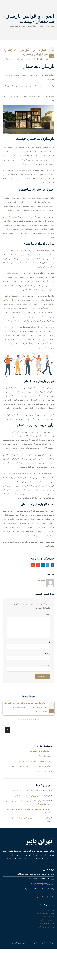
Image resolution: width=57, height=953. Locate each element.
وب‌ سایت (46, 665)
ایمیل (33, 565)
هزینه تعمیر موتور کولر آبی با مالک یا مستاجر (26, 829)
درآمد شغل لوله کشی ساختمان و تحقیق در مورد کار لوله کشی (29, 805)
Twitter (47, 565)
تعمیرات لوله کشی (27, 59)
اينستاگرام (42, 936)
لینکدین (37, 936)
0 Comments (11, 59)
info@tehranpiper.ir (38, 923)
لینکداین (43, 565)
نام (48, 642)
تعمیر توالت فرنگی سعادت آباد (40, 790)
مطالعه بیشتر (42, 750)
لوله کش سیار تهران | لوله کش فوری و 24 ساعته (34, 800)
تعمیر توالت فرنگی (44, 795)
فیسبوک (52, 565)
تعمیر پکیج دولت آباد (43, 810)
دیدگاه (47, 614)
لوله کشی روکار (49, 948)
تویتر (47, 936)
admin (42, 59)
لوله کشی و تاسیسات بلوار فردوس (25, 741)
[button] (38, 758)
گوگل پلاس (38, 565)
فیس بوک (52, 936)
